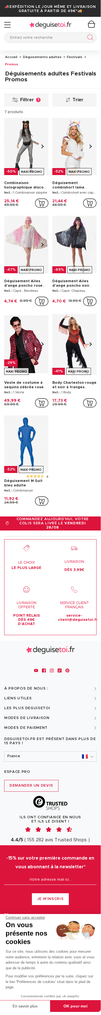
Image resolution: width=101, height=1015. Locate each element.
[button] (50, 756)
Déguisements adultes (41, 57)
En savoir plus (25, 1006)
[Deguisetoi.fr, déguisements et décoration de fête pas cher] (50, 25)
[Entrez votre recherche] (89, 38)
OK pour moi (76, 1006)
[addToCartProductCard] (41, 203)
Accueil (11, 57)
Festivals (74, 57)
